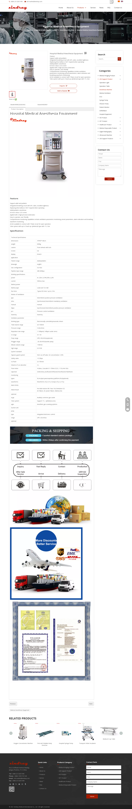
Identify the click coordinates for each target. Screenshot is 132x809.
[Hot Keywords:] (111, 1)
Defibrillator (103, 111)
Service (41, 778)
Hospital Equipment (105, 114)
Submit (109, 179)
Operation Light (104, 82)
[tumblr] (25, 784)
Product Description (17, 109)
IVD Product (103, 118)
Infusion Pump (104, 104)
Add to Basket (62, 91)
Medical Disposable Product (108, 128)
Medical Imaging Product (107, 76)
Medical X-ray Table (87, 739)
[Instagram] (22, 784)
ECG (100, 97)
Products (42, 774)
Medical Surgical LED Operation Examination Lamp (109, 725)
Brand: (40, 104)
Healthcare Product (105, 125)
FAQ (40, 785)
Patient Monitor (104, 107)
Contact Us (42, 788)
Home (41, 767)
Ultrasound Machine (105, 135)
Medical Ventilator (105, 93)
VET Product (103, 121)
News (41, 781)
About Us (42, 771)
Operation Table (104, 86)
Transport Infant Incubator (66, 743)
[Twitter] (16, 784)
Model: (12, 104)
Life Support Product (105, 79)
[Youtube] (19, 784)
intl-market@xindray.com (34, 1)
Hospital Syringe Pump (44, 743)
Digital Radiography (105, 132)
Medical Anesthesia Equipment (19, 710)
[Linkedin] (13, 784)
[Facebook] (10, 784)
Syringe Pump (103, 100)
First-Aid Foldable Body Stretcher (23, 744)
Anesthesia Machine (105, 90)
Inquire (62, 86)
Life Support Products (106, 138)
